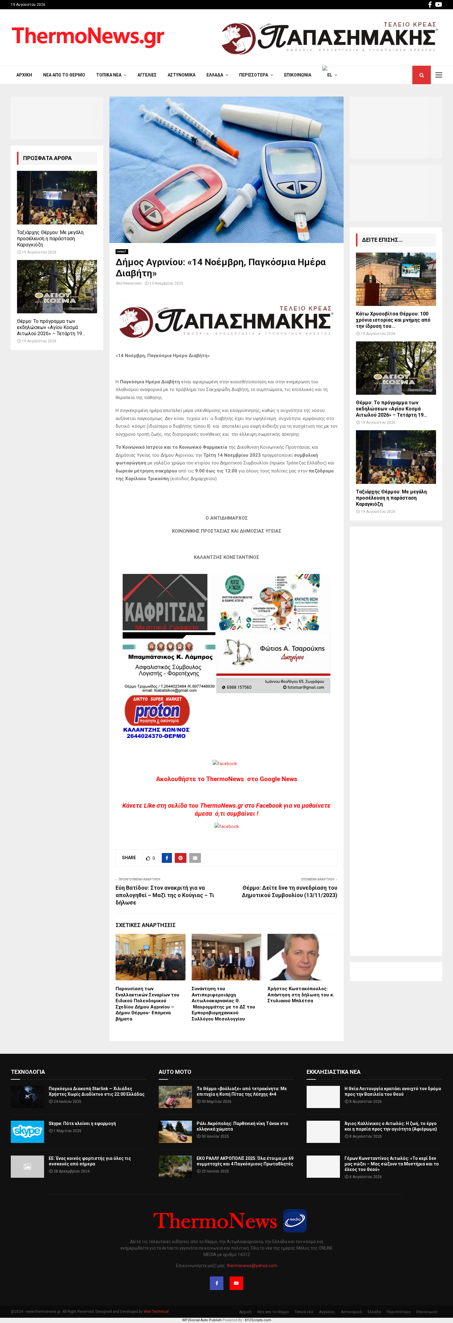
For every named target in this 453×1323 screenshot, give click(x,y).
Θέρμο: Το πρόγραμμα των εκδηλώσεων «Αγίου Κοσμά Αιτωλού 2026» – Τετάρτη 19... (51, 327)
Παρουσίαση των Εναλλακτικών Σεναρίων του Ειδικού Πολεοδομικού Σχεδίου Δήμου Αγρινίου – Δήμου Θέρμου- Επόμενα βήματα (147, 1004)
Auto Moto (175, 1072)
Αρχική (24, 74)
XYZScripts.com (258, 1320)
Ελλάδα (214, 74)
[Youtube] (236, 1283)
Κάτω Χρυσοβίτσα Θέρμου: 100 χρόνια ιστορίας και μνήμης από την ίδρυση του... (393, 320)
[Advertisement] (396, 741)
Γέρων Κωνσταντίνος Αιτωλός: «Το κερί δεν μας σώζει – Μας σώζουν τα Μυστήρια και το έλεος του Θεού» (392, 1164)
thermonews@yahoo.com (252, 1265)
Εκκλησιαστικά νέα (334, 1072)
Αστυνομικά (181, 74)
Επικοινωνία (297, 74)
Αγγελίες (147, 74)
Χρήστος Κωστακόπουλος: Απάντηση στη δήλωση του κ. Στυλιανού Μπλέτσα (300, 995)
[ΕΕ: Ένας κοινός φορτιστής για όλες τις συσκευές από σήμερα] (27, 1167)
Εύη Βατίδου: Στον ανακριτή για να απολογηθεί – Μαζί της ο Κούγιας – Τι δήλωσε (165, 895)
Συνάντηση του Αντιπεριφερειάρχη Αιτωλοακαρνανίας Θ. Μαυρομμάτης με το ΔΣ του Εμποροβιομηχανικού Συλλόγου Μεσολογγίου (223, 1004)
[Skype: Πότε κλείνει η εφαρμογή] (27, 1132)
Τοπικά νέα (108, 74)
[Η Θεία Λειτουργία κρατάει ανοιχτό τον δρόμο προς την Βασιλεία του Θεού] (323, 1097)
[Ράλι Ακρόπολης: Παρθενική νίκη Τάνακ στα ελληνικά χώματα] (175, 1132)
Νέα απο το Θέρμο (64, 74)
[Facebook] (216, 1283)
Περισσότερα (253, 74)
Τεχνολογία (28, 1072)
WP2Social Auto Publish (202, 1320)
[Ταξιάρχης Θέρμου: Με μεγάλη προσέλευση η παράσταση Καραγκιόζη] (57, 197)
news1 (122, 251)
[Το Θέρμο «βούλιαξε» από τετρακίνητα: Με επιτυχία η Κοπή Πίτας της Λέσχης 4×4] (175, 1097)
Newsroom (132, 283)
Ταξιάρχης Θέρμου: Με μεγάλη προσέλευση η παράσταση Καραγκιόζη (50, 238)
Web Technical (156, 1311)
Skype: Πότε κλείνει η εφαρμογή (82, 1123)
